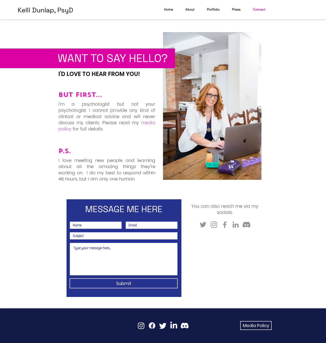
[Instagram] (214, 224)
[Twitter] (203, 224)
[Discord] (246, 224)
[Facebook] (224, 224)
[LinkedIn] (235, 224)
